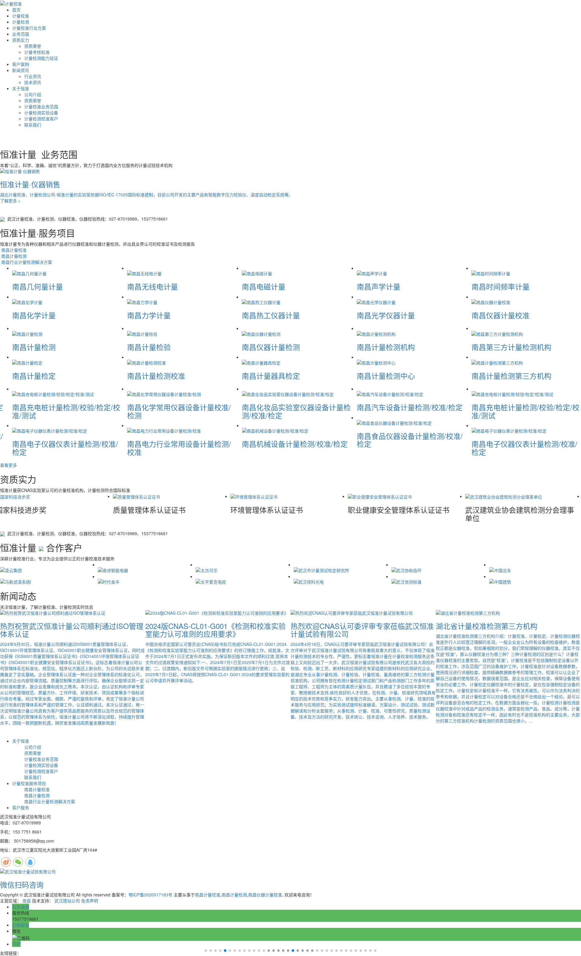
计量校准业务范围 (41, 106)
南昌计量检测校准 (156, 375)
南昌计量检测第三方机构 (511, 375)
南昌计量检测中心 (386, 375)
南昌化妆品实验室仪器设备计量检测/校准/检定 (296, 411)
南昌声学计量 (378, 286)
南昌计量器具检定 (271, 375)
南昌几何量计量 (37, 286)
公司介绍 (32, 94)
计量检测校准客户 (41, 119)
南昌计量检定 (34, 375)
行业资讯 (32, 76)
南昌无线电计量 (152, 286)
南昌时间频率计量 (500, 286)
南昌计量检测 (13, 256)
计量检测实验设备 (41, 113)
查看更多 (8, 465)
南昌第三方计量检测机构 (511, 347)
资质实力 (20, 40)
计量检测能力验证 (41, 58)
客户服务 (20, 807)
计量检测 (20, 22)
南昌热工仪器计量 (271, 315)
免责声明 (89, 901)
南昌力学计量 (149, 315)
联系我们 (32, 125)
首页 (16, 10)
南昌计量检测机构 (386, 347)
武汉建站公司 (67, 901)
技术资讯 (32, 82)
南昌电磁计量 (263, 286)
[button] (269, 950)
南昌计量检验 (149, 347)
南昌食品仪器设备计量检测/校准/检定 (410, 440)
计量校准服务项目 (29, 783)
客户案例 (20, 64)
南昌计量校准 (13, 250)
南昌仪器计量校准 (500, 315)
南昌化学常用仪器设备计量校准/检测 (179, 411)
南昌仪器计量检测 (271, 347)
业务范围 (20, 34)
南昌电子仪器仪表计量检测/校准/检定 (65, 447)
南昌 (26, 901)
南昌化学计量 (34, 315)
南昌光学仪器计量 (386, 315)
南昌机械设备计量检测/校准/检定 (295, 443)
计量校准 (20, 16)
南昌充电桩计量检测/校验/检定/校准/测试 (66, 411)
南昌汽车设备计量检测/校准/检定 (410, 407)
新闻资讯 (20, 70)
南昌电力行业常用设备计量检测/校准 (179, 447)
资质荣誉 (32, 46)
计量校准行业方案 (29, 28)
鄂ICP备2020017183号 (150, 895)
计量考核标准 (37, 52)
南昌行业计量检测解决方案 (26, 262)
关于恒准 (20, 88)
